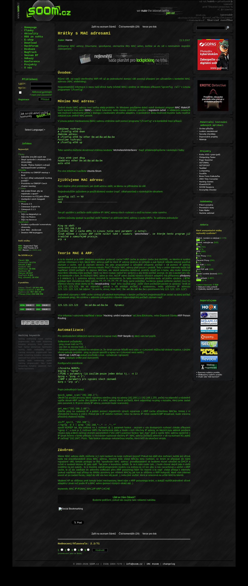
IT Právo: (22, 188)
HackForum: (23, 222)
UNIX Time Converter (208, 179)
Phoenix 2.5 (26, 204)
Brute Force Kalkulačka (209, 176)
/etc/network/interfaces (125, 150)
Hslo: (22, 88)
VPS (198, 251)
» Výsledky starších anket (207, 289)
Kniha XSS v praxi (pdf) (209, 154)
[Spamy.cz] (209, 339)
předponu (185, 275)
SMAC (87, 110)
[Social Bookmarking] (71, 508)
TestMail (202, 168)
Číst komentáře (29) (129, 26)
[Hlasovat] (198, 240)
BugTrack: (22, 212)
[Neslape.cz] (209, 324)
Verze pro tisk (149, 26)
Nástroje (203, 139)
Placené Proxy (202, 260)
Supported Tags (30, 246)
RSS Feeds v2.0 (30, 248)
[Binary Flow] (209, 354)
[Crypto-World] (209, 317)
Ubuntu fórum (94, 171)
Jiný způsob (201, 278)
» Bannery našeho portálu (208, 372)
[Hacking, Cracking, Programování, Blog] (209, 368)
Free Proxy (201, 256)
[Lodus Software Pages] (209, 332)
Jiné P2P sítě (202, 269)
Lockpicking (204, 171)
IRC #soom (152, 564)
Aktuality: (22, 170)
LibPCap (75, 355)
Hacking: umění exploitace (118, 315)
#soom (26, 250)
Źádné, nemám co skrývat (207, 238)
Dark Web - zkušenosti (31, 230)
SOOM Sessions (206, 187)
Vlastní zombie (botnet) (206, 274)
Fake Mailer (204, 210)
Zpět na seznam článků (103, 26)
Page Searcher (206, 160)
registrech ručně (157, 110)
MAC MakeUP (182, 107)
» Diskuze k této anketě (206, 287)
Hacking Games (206, 182)
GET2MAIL (204, 163)
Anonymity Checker (207, 190)
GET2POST (204, 165)
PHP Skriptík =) (125, 336)
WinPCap (64, 355)
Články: (21, 154)
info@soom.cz (134, 564)
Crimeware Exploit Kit (30, 207)
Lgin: (22, 83)
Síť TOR (200, 265)
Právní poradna (206, 205)
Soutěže (203, 173)
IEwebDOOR (205, 184)
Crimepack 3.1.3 (28, 209)
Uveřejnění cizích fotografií (33, 199)
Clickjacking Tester (207, 157)
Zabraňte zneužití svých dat (33, 157)
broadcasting (102, 283)
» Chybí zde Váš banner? (207, 377)
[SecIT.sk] (209, 346)
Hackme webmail (206, 213)
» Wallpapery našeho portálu (209, 374)
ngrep (62, 357)
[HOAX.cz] (209, 310)
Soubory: (22, 201)
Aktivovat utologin (42, 92)
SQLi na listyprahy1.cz (31, 214)
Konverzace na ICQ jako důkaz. (35, 196)
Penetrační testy (206, 208)
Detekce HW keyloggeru (32, 232)
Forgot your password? (41, 95)
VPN (198, 247)
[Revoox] (209, 361)
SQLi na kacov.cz (29, 220)
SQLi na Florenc (28, 217)
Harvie (68, 40)
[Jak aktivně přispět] (35, 118)
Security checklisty (207, 134)
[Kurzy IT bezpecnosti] (213, 69)
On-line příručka (206, 128)
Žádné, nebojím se (204, 242)
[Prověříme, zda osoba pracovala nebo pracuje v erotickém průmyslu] (212, 110)
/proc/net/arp (141, 233)
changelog (169, 564)
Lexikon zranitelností (208, 131)
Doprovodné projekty (208, 137)
